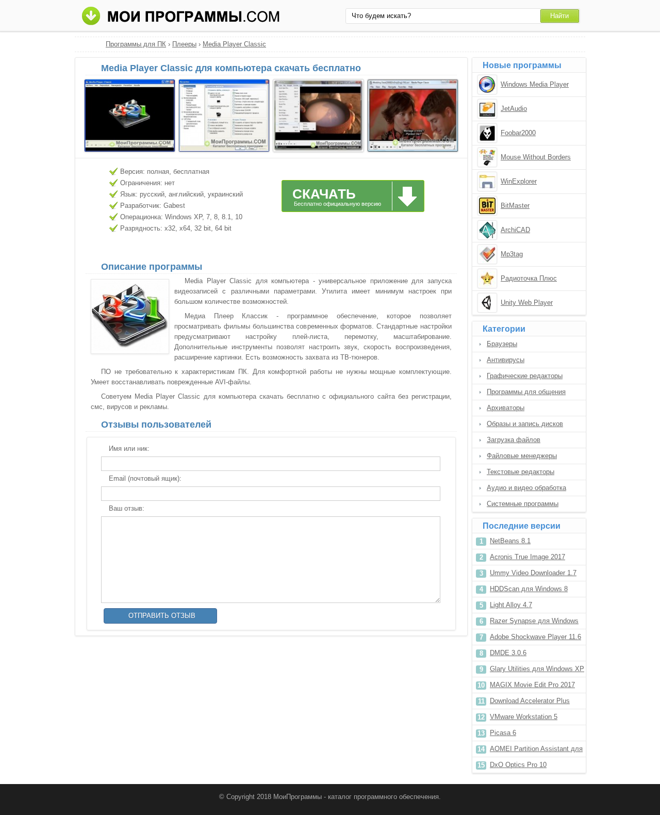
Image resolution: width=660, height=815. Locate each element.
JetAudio (514, 108)
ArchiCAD (515, 230)
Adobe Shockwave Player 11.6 (535, 637)
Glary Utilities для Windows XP (537, 669)
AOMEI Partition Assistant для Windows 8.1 (536, 751)
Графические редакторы (525, 376)
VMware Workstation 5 (523, 717)
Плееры (184, 44)
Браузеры (502, 344)
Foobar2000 (518, 133)
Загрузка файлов (513, 440)
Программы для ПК (136, 44)
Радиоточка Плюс (529, 278)
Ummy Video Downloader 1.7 (533, 573)
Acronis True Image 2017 (527, 557)
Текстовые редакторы (520, 472)
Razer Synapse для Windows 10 (534, 623)
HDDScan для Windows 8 (529, 589)
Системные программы (522, 504)
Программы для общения (526, 392)
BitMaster (515, 205)
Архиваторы (505, 408)
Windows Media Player (535, 84)
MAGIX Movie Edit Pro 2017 (532, 685)
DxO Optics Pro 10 (518, 765)
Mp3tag (512, 254)
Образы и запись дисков (525, 424)
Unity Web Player (527, 302)
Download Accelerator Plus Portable (530, 703)
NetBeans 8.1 (510, 541)
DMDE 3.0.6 (508, 653)
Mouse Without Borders (536, 157)
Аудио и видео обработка (526, 488)
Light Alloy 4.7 (511, 605)
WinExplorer (519, 181)
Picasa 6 (503, 733)
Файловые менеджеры (522, 456)
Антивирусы (505, 360)
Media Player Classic (234, 44)
